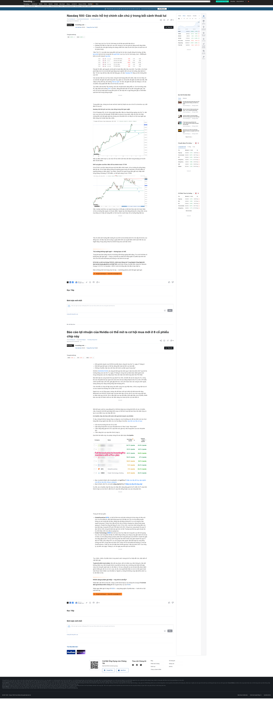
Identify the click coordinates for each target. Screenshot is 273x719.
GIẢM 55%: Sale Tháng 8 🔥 (222, 1)
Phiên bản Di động (155, 663)
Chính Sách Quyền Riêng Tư (255, 695)
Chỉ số (184, 15)
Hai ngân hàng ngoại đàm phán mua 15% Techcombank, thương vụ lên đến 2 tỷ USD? (191, 102)
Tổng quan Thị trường (55, 6)
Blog (152, 660)
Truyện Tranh (83, 6)
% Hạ (194, 146)
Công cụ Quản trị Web (156, 669)
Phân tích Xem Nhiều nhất (30, 6)
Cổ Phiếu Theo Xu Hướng (185, 193)
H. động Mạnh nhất (182, 146)
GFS (107, 517)
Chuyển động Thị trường (185, 143)
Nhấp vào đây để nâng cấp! (133, 484)
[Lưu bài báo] (164, 20)
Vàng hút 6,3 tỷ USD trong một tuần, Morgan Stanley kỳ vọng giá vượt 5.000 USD (191, 131)
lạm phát (95, 54)
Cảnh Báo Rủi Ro (267, 695)
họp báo (107, 56)
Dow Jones (180, 40)
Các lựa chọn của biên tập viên (43, 6)
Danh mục (153, 666)
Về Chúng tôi (172, 660)
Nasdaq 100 (128, 73)
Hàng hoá (89, 6)
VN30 (179, 31)
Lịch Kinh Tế (74, 4)
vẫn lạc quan (115, 81)
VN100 (179, 33)
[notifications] (246, 1)
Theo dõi (170, 27)
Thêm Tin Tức (188, 136)
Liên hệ (170, 666)
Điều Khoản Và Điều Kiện (243, 695)
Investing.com (79, 24)
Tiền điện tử (77, 6)
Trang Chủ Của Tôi (91, 27)
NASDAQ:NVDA (103, 371)
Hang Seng (180, 42)
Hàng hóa (189, 15)
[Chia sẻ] (161, 20)
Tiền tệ (61, 6)
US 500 (179, 38)
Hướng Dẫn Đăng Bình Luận (72, 314)
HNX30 (179, 36)
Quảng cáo (171, 663)
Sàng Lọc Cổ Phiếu (82, 4)
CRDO (109, 533)
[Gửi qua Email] (94, 282)
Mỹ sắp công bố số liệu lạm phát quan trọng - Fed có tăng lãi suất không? (190, 110)
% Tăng (189, 146)
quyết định (116, 54)
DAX (109, 88)
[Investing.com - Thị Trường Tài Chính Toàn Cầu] (29, 1)
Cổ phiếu (194, 15)
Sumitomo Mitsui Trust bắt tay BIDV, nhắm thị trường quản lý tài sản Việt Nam (191, 116)
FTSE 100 (180, 45)
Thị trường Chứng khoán (69, 6)
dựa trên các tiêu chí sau (135, 421)
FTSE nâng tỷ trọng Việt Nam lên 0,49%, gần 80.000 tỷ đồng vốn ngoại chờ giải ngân (191, 123)
